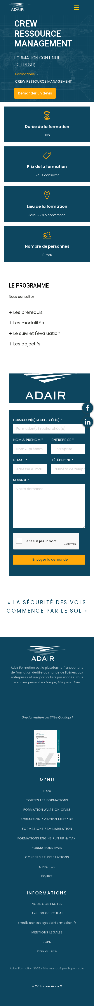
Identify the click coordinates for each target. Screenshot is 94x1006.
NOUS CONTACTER (47, 904)
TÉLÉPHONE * (62, 460)
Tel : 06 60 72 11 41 (47, 913)
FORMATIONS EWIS (47, 848)
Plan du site (47, 951)
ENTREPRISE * (62, 439)
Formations (25, 74)
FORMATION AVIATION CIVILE (47, 809)
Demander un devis (35, 93)
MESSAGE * (21, 480)
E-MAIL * (20, 460)
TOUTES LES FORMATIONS (47, 800)
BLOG (47, 791)
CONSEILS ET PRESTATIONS (47, 857)
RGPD (47, 942)
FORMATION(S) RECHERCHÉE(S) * (37, 420)
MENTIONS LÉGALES (47, 932)
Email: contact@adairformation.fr (47, 923)
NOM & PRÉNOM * (28, 439)
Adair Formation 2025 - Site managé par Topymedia (47, 968)
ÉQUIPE (47, 876)
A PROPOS (47, 867)
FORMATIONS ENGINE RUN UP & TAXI (47, 838)
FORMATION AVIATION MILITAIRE (47, 819)
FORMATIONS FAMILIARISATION (47, 828)
